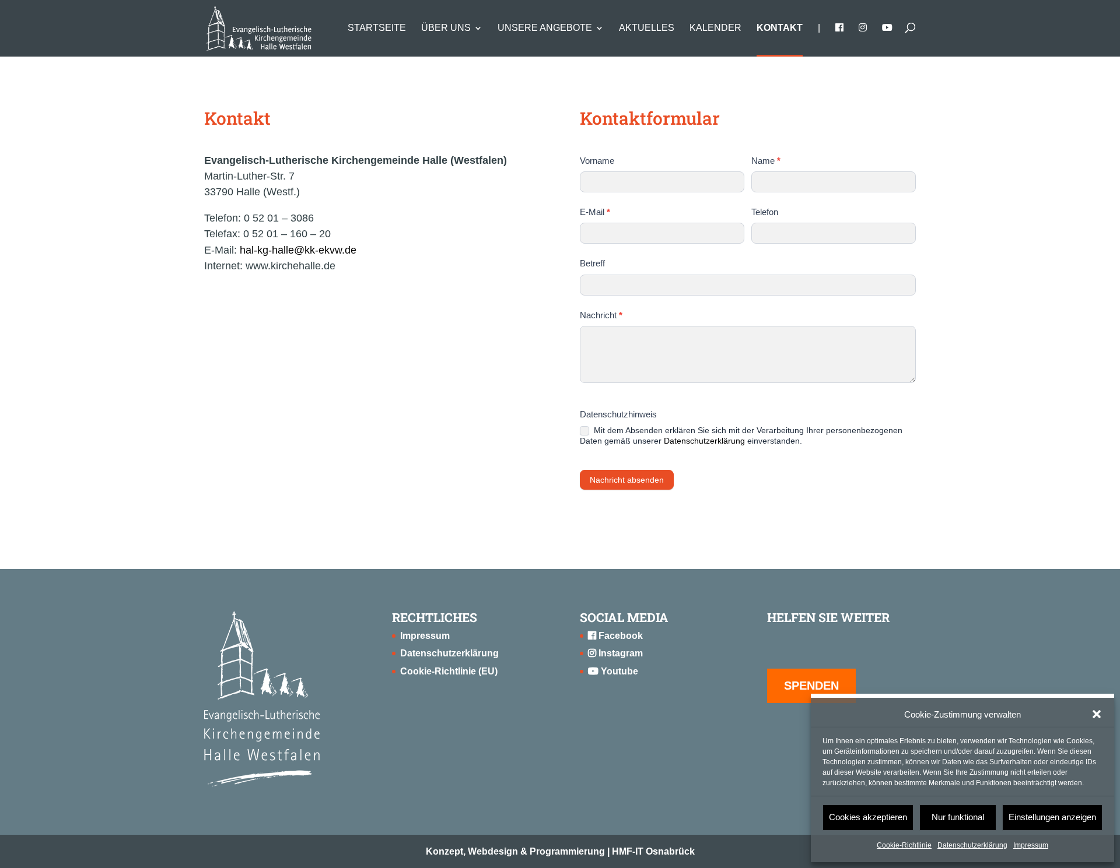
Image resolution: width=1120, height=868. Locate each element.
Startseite (377, 28)
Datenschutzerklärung (972, 845)
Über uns (446, 28)
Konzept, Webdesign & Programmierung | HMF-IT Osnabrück (560, 851)
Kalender (715, 28)
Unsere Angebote (545, 28)
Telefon (764, 212)
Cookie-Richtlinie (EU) (449, 671)
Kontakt (780, 28)
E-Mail (595, 212)
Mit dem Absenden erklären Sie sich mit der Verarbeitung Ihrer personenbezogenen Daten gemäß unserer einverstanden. (741, 435)
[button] (1096, 714)
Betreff (592, 263)
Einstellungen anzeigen (1052, 817)
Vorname (597, 161)
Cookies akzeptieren (868, 817)
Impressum (1030, 845)
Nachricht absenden (627, 479)
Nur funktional (958, 817)
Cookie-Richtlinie (904, 845)
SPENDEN (811, 685)
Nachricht (601, 315)
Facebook (619, 636)
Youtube (618, 671)
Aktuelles (646, 28)
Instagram (619, 653)
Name (765, 161)
